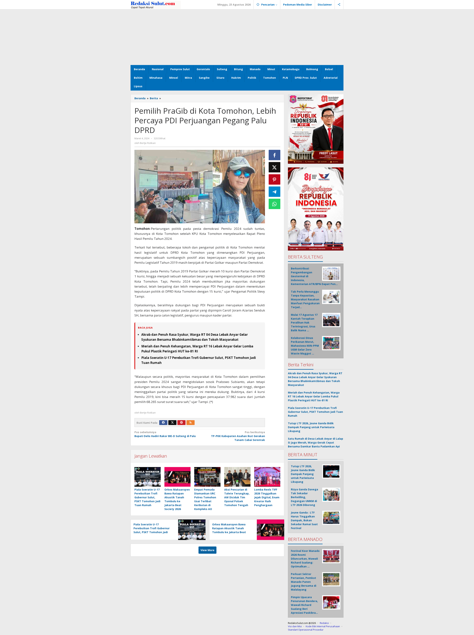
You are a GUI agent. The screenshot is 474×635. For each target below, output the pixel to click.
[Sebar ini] (275, 155)
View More (207, 550)
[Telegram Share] (275, 191)
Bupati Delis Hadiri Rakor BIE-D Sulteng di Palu (165, 434)
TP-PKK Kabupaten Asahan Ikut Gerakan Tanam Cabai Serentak (238, 436)
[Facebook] (163, 422)
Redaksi (324, 623)
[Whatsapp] (275, 204)
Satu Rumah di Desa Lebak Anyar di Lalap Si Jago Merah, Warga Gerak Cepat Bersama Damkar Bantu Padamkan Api (315, 442)
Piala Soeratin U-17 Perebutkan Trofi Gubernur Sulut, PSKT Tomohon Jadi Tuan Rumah (147, 497)
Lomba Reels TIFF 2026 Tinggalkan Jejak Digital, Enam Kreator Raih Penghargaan (266, 497)
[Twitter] (172, 422)
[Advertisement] (237, 37)
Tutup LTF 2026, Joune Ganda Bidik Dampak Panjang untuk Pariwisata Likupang (311, 427)
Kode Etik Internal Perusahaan (323, 626)
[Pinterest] (181, 422)
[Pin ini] (275, 179)
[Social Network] (339, 4)
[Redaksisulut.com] (156, 4)
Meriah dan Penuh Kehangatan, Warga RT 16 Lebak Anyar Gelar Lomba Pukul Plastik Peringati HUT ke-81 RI (314, 396)
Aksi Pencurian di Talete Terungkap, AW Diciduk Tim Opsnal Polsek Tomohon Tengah (236, 497)
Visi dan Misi (295, 626)
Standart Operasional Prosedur (305, 629)
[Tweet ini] (275, 167)
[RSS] (190, 422)
